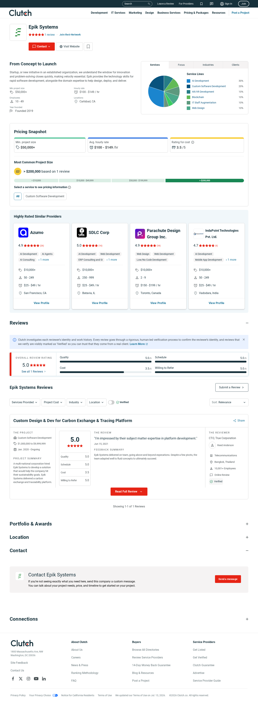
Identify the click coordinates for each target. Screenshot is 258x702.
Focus (181, 64)
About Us (76, 649)
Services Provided (23, 402)
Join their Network (70, 34)
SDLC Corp (99, 232)
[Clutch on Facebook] (13, 678)
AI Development (200, 80)
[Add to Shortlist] (88, 47)
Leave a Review (165, 3)
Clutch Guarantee (203, 665)
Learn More (137, 344)
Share (241, 420)
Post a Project (240, 12)
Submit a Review (229, 387)
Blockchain (198, 97)
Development (99, 12)
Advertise (198, 673)
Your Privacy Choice (40, 695)
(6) (216, 245)
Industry (74, 402)
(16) (100, 245)
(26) (42, 245)
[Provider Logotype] (18, 32)
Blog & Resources (143, 673)
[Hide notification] (244, 339)
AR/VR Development (203, 91)
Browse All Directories (145, 649)
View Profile (41, 303)
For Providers (186, 3)
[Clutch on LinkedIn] (43, 678)
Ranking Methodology (84, 673)
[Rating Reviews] (36, 35)
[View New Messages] (211, 3)
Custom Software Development (209, 86)
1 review (50, 34)
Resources (218, 12)
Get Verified (200, 657)
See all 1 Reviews (32, 371)
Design (149, 12)
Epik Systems (43, 27)
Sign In (228, 3)
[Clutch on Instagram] (28, 678)
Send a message (228, 579)
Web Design (198, 108)
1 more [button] (44, 259)
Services (155, 64)
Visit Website (72, 46)
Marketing (135, 12)
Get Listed (199, 649)
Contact (42, 46)
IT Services (118, 12)
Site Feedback (19, 662)
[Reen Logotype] (23, 232)
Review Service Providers (147, 657)
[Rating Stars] (31, 245)
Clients (235, 64)
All (17, 196)
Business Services (168, 12)
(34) (159, 245)
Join (243, 3)
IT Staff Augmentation (204, 102)
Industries (208, 64)
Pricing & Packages (196, 12)
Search (128, 3)
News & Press (79, 665)
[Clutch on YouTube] (36, 678)
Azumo (37, 232)
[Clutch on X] (20, 678)
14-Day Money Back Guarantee (151, 665)
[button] (25, 402)
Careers (76, 657)
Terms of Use (105, 695)
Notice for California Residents (77, 695)
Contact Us (17, 670)
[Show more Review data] (129, 492)
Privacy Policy (18, 695)
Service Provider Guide (207, 680)
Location (94, 402)
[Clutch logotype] (20, 13)
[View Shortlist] (201, 3)
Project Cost (51, 402)
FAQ (73, 680)
